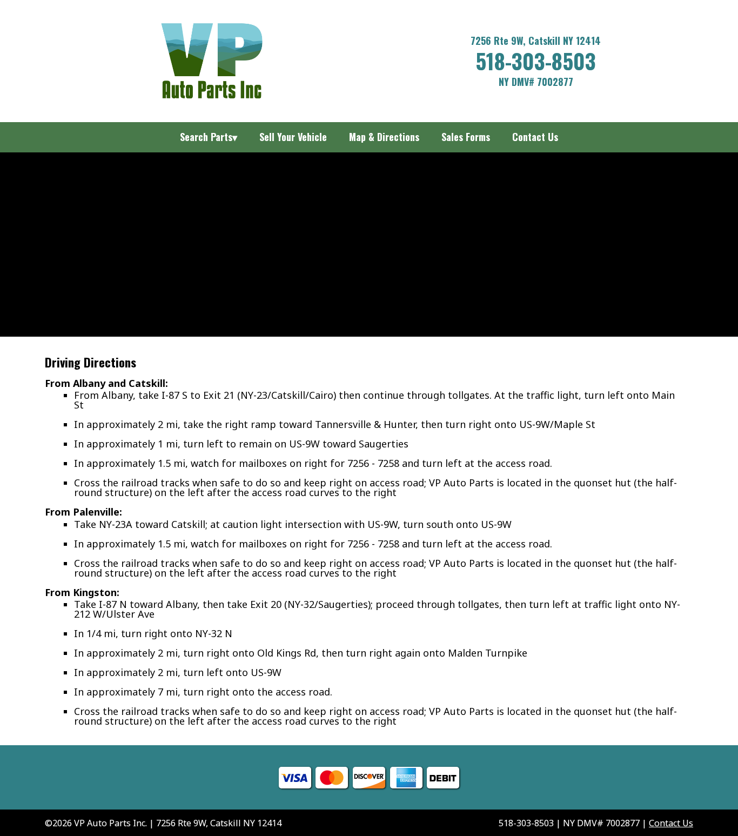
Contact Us (671, 823)
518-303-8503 (535, 60)
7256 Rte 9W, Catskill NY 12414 (536, 41)
